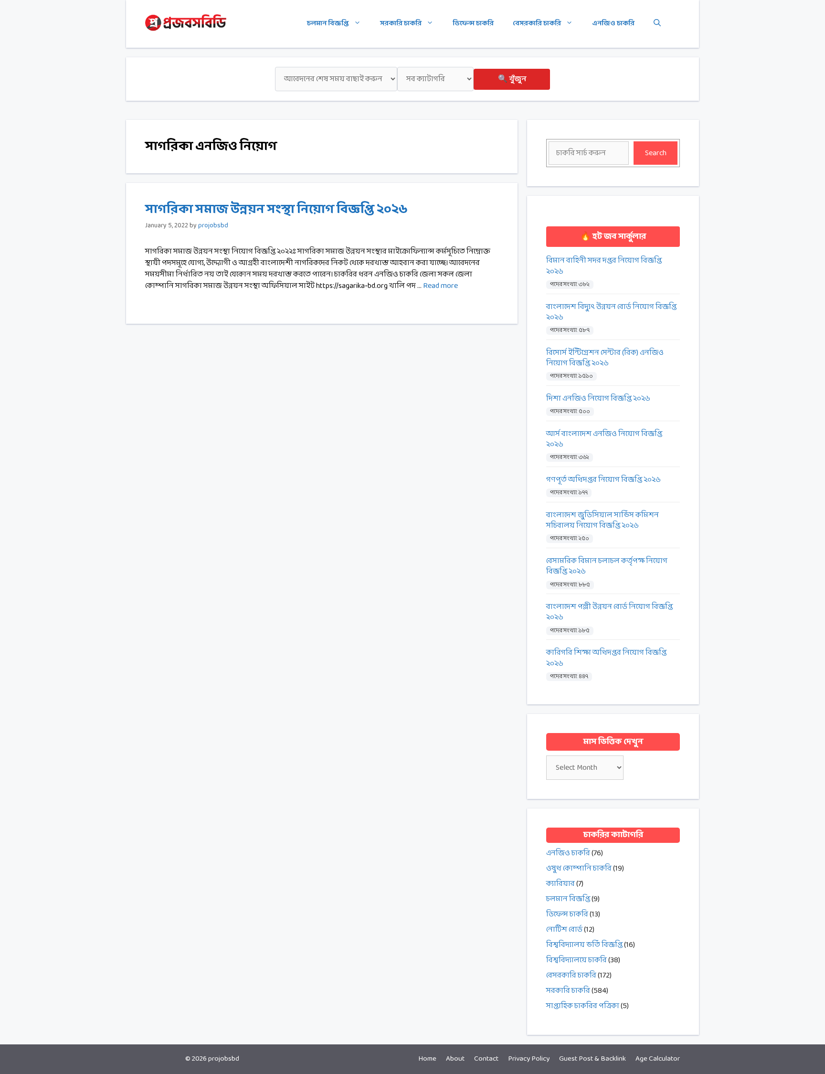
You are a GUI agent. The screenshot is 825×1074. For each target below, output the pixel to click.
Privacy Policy (529, 1059)
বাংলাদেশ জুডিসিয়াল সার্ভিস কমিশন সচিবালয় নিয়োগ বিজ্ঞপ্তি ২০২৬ (602, 521)
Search (655, 153)
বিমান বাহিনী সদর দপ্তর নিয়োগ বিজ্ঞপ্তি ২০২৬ (604, 266)
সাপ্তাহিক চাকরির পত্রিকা (582, 1006)
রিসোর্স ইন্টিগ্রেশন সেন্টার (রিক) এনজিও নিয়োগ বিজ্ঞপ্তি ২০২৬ (605, 358)
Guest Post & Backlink (592, 1059)
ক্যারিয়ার (560, 883)
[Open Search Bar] (657, 24)
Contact (486, 1059)
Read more (440, 285)
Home (427, 1059)
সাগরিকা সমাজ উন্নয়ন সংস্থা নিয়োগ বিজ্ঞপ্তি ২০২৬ (276, 210)
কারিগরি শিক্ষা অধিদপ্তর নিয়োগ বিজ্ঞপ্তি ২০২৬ (606, 658)
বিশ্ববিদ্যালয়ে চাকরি (576, 960)
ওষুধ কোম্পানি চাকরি (579, 868)
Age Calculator (657, 1059)
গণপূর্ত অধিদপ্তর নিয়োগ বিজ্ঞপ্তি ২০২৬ (603, 480)
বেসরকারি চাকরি (537, 24)
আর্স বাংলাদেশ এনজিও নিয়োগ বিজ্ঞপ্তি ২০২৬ (604, 439)
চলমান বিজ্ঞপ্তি (328, 24)
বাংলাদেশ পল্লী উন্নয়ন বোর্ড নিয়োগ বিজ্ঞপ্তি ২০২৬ (609, 612)
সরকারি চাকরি (401, 24)
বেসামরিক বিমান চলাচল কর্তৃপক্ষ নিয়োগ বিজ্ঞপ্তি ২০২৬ (606, 566)
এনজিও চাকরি (613, 24)
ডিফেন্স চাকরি (473, 24)
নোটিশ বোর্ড (564, 929)
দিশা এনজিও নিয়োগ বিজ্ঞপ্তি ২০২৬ (598, 398)
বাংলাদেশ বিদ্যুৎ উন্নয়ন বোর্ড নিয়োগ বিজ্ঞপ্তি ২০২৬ (611, 312)
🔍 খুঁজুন (512, 79)
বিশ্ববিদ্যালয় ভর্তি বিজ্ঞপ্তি (584, 944)
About (455, 1059)
